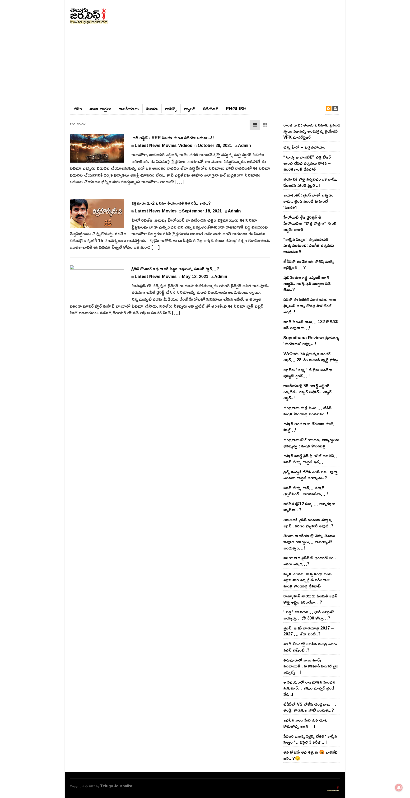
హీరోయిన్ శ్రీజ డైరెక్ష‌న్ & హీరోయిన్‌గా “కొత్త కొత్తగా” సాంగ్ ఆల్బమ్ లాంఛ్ (309, 223)
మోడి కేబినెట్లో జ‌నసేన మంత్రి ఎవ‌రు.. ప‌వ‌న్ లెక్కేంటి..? (311, 647)
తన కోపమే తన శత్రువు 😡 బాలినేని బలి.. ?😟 (310, 755)
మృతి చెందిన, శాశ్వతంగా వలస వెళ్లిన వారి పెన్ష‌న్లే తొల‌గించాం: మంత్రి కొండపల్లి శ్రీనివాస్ (307, 580)
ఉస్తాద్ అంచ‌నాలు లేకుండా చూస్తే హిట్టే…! (308, 426)
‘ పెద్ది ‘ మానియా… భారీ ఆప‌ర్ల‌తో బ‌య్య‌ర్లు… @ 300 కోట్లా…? (308, 615)
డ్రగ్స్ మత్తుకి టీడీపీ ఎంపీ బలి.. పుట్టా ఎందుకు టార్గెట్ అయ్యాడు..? (310, 475)
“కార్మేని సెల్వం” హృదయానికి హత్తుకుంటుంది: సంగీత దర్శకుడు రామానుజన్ (308, 245)
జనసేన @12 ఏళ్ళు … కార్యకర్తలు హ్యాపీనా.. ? (309, 506)
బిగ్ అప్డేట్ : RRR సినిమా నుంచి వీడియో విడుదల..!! (172, 137)
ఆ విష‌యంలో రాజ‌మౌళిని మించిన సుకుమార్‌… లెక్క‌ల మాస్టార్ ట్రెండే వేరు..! (309, 688)
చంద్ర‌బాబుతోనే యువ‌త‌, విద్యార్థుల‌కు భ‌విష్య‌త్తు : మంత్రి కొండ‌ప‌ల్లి (311, 443)
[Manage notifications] (399, 787)
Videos (185, 145)
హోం (78, 108)
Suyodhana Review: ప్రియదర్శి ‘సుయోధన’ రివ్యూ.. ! (311, 340)
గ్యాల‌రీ (190, 108)
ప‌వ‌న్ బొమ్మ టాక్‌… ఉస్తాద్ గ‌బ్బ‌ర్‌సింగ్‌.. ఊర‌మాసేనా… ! (305, 490)
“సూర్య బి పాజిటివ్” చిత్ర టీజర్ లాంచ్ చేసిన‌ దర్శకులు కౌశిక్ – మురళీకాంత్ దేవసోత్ (307, 163)
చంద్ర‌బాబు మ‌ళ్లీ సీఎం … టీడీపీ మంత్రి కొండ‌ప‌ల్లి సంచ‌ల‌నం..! (307, 411)
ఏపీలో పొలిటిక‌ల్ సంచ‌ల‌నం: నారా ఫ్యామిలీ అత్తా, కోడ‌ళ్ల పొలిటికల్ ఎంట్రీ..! (309, 305)
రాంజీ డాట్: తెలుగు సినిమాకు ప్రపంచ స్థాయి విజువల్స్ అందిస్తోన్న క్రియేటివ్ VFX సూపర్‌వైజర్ (311, 131)
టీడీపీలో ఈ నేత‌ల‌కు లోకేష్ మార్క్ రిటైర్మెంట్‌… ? (308, 264)
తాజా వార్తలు (100, 108)
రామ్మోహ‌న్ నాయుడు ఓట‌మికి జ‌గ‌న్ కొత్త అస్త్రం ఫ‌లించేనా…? (310, 599)
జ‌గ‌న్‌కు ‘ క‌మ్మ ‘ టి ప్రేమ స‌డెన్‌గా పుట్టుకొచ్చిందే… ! (307, 373)
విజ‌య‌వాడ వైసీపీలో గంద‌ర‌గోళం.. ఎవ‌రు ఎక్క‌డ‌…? (309, 561)
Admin (244, 145)
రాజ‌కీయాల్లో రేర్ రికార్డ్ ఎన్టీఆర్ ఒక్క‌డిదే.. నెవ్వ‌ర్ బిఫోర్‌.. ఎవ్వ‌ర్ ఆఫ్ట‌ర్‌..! (307, 391)
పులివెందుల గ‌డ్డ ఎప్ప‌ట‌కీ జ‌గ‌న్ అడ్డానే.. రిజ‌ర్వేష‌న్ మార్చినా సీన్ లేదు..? (307, 283)
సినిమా (152, 108)
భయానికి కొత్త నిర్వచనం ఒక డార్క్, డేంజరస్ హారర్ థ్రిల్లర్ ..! (310, 182)
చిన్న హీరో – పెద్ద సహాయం (304, 147)
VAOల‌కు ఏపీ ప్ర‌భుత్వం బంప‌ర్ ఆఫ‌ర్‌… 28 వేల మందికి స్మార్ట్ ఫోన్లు (310, 356)
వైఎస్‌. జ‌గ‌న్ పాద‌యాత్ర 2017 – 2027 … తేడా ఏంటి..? (308, 631)
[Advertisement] (205, 67)
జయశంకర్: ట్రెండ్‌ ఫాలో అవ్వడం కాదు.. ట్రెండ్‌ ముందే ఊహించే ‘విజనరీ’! (308, 201)
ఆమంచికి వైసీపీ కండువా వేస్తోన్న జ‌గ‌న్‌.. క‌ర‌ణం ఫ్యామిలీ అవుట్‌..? (308, 523)
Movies (169, 145)
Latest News (147, 145)
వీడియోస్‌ (211, 108)
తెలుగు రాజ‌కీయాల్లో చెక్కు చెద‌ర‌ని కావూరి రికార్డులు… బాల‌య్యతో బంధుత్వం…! (309, 541)
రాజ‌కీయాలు (129, 108)
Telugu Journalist (116, 785)
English (236, 108)
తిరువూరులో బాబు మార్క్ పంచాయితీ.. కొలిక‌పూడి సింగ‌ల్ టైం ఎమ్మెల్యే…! (310, 666)
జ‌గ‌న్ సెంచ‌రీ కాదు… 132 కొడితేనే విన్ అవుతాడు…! (310, 324)
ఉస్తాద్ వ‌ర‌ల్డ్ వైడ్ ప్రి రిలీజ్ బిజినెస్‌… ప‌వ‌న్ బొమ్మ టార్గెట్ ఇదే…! (311, 458)
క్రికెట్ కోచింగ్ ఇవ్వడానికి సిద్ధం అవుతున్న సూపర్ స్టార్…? (175, 268)
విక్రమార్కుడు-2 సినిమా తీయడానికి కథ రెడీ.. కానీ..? (171, 203)
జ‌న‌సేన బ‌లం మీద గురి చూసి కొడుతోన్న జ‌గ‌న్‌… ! (305, 723)
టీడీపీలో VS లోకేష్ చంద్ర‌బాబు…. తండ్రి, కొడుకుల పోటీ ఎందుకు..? (309, 707)
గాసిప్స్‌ (171, 108)
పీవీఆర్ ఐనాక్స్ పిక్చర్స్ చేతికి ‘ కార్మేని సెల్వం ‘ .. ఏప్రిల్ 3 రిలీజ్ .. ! (310, 739)
